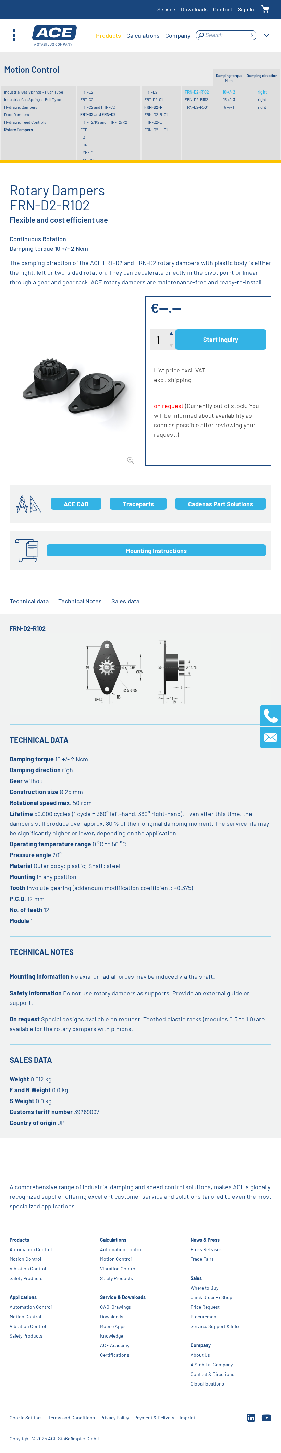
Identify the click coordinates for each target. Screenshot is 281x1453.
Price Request (205, 1307)
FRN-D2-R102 (197, 91)
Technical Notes (80, 601)
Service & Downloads (123, 1297)
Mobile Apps (113, 1326)
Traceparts (138, 504)
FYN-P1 (86, 152)
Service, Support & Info (215, 1326)
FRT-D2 (150, 91)
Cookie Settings (26, 1417)
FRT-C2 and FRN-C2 (97, 106)
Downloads (194, 9)
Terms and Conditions (71, 1417)
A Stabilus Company (212, 1364)
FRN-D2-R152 (196, 99)
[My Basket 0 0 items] (265, 9)
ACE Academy (114, 1345)
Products (19, 1240)
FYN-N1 (87, 159)
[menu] (143, 35)
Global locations (207, 1384)
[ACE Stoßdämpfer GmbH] (54, 35)
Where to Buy (204, 1288)
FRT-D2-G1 (153, 99)
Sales (196, 1278)
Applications (23, 1297)
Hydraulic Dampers (20, 106)
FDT (83, 137)
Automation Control (31, 1249)
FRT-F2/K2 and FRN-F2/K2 (103, 122)
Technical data (29, 601)
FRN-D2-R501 (196, 106)
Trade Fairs (202, 1259)
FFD (83, 129)
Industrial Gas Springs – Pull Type (32, 99)
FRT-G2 (86, 99)
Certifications (114, 1355)
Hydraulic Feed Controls (25, 122)
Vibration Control (28, 1268)
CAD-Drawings (115, 1307)
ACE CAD (76, 504)
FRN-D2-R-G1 (156, 114)
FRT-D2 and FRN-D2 (98, 114)
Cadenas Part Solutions (220, 504)
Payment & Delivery (154, 1417)
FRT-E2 (86, 91)
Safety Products (26, 1278)
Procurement (204, 1316)
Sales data (125, 601)
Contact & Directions (212, 1374)
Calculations (113, 1240)
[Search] (251, 35)
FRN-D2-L (153, 122)
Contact (222, 9)
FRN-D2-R (153, 106)
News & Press (205, 1240)
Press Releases (206, 1249)
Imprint (187, 1417)
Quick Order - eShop (211, 1297)
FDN (84, 144)
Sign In (246, 9)
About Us (200, 1355)
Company (201, 1345)
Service (166, 9)
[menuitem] (108, 35)
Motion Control (25, 1259)
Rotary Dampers (18, 129)
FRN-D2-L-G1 (156, 129)
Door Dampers (16, 114)
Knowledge (111, 1336)
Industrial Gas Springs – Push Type (33, 91)
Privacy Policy (114, 1417)
